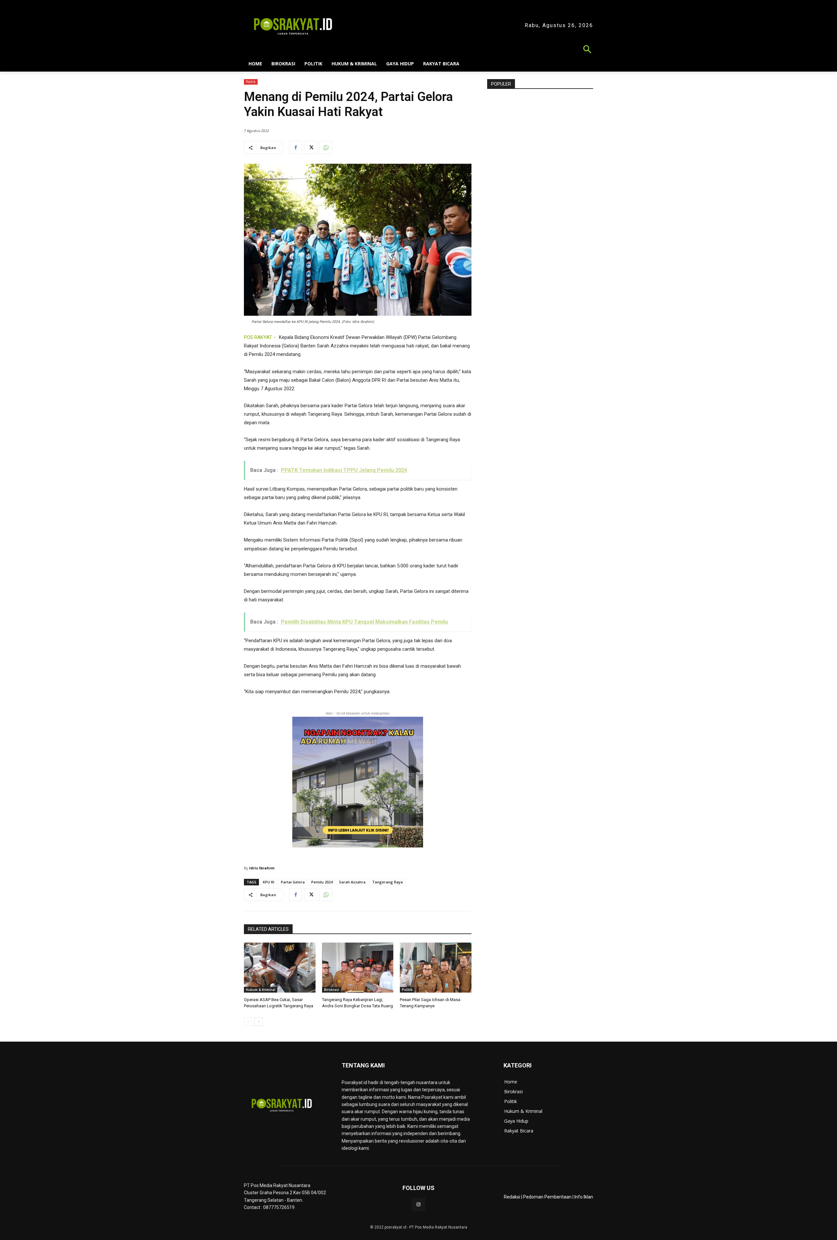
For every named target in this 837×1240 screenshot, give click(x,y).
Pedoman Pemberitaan (547, 1196)
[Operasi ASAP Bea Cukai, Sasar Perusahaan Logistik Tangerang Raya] (280, 968)
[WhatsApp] (325, 147)
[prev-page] (248, 1021)
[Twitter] (310, 147)
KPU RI (268, 882)
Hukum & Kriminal (260, 989)
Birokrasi (331, 989)
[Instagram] (418, 1204)
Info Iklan (583, 1196)
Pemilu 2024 (322, 882)
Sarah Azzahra (352, 882)
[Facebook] (295, 147)
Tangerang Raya (387, 882)
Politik (251, 81)
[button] (418, 50)
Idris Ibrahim (261, 867)
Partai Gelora (293, 882)
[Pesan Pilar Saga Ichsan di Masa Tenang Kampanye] (435, 968)
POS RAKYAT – (260, 337)
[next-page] (258, 1021)
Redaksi (512, 1196)
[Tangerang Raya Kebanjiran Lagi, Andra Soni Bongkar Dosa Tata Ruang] (358, 968)
